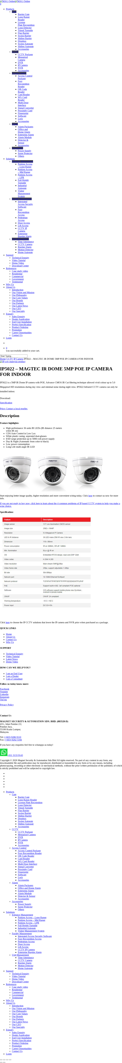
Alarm (15, 882)
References (11, 984)
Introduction (17, 1005)
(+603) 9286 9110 (12, 737)
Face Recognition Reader (30, 853)
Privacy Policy (7, 704)
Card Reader (24, 858)
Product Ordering (20, 1043)
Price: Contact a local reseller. (14, 408)
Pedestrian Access (26, 941)
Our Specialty (18, 1027)
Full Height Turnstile (27, 925)
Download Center (20, 981)
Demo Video (12, 662)
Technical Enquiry (14, 654)
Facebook (4, 689)
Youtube (4, 691)
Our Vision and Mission (23, 1008)
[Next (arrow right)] (4, 1062)
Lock (20, 877)
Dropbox (22, 818)
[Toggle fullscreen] (7, 1059)
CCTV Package (25, 832)
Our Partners (18, 1019)
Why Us (10, 642)
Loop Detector (25, 805)
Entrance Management (22, 915)
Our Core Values (20, 1013)
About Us (10, 637)
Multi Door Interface (27, 864)
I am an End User (14, 673)
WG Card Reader (26, 861)
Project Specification (21, 1040)
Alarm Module (25, 893)
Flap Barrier (23, 810)
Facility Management (22, 933)
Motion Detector (25, 965)
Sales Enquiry (18, 1032)
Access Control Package (29, 850)
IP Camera (18, 359)
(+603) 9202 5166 (13, 740)
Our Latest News (20, 1022)
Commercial (17, 992)
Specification (6, 402)
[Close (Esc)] (1, 1059)
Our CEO (16, 1024)
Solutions (10, 912)
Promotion (17, 1046)
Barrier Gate (23, 797)
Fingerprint (23, 872)
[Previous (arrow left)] (1, 1062)
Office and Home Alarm (29, 888)
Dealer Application (21, 1035)
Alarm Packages (25, 885)
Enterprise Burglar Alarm (30, 952)
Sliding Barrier (25, 816)
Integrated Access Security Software (35, 936)
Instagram (4, 697)
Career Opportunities (22, 1048)
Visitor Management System (31, 931)
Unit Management (20, 955)
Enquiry (10, 1030)
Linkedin (4, 694)
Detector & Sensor (26, 896)
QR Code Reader (26, 856)
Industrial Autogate (27, 928)
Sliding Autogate (26, 824)
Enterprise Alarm (26, 890)
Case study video (20, 987)
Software (22, 874)
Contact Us (11, 639)
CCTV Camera (25, 960)
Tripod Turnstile (25, 808)
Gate (14, 794)
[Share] (4, 1059)
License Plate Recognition (30, 802)
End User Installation (22, 1038)
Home (3, 359)
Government (18, 995)
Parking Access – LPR (28, 923)
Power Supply (24, 904)
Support (9, 971)
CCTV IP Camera (26, 949)
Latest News (12, 659)
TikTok (3, 699)
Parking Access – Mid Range (31, 920)
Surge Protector (25, 907)
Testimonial (17, 997)
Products (10, 792)
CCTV (9, 359)
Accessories (23, 826)
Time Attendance (26, 957)
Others (21, 909)
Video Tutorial (12, 656)
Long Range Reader (27, 800)
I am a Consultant (14, 679)
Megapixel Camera (27, 834)
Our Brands (17, 1016)
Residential (17, 989)
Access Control (19, 848)
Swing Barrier (24, 813)
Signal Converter (26, 866)
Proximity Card (25, 869)
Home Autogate (25, 968)
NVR (20, 842)
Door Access (24, 944)
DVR (20, 837)
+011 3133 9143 (15, 755)
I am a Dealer (12, 676)
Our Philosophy (19, 1011)
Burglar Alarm (24, 963)
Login (9, 1054)
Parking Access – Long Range (32, 917)
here (90, 495)
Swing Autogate (25, 821)
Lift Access (23, 947)
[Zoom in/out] (10, 1059)
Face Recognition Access (30, 939)
